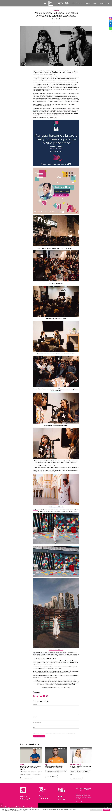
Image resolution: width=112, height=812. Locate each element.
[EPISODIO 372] (81, 754)
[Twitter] (37, 696)
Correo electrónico (37, 722)
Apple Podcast (59, 662)
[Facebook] (43, 696)
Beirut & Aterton (45, 675)
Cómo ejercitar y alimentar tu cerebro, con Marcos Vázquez (53, 766)
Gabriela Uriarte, (66, 108)
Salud (46, 764)
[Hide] (111, 31)
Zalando (42, 462)
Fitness (22, 764)
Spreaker (53, 662)
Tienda (94, 3)
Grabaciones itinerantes (68, 675)
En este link (35, 509)
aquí (45, 687)
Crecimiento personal (75, 764)
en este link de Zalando (48, 467)
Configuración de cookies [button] (95, 809)
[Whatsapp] (47, 696)
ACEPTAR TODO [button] (106, 809)
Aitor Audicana (53, 677)
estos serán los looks (54, 470)
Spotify (68, 662)
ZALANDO (62, 470)
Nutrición (56, 10)
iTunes (71, 671)
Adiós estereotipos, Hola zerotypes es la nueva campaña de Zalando (49, 652)
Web (34, 727)
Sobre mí (87, 3)
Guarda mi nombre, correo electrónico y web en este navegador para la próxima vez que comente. (54, 732)
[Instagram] (34, 696)
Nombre (35, 717)
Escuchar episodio (27, 778)
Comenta (35, 704)
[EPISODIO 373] (56, 754)
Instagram (68, 72)
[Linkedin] (40, 696)
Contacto (102, 3)
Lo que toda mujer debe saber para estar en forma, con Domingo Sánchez (30, 767)
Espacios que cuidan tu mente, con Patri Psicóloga (80, 766)
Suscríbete (79, 802)
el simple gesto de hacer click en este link (47, 511)
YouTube (73, 72)
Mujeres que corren (68, 389)
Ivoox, (64, 662)
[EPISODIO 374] (31, 754)
